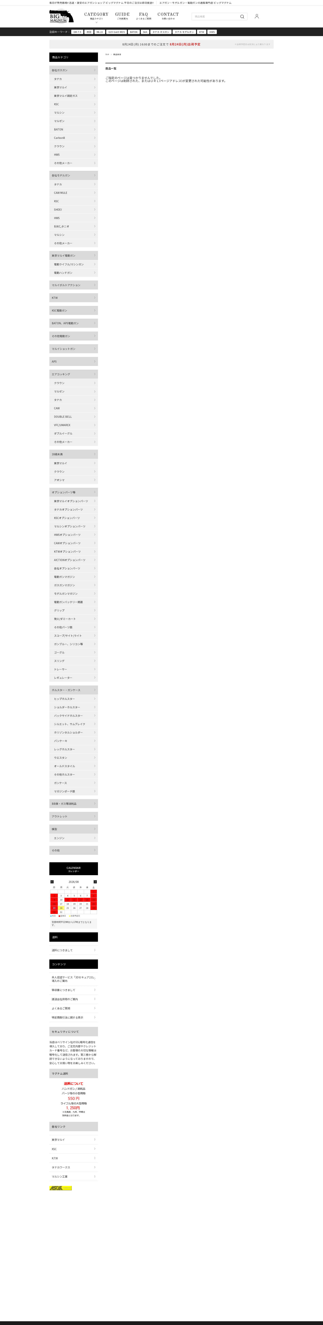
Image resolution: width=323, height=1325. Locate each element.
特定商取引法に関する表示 (67, 1017)
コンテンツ (59, 964)
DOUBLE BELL (63, 416)
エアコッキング (61, 374)
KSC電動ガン (59, 310)
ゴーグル (59, 652)
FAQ (143, 16)
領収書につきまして (63, 990)
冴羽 (89, 31)
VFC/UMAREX (62, 425)
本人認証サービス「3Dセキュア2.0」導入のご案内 (73, 978)
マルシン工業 (59, 1176)
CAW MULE (60, 193)
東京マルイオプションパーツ (71, 501)
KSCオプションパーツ (67, 518)
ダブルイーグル (63, 433)
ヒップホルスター (64, 699)
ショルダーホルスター (67, 707)
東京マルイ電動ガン (63, 255)
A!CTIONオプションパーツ (69, 560)
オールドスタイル (64, 766)
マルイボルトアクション (66, 285)
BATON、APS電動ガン (65, 323)
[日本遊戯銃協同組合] (60, 1189)
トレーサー (60, 669)
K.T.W (55, 1158)
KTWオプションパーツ (67, 551)
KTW (201, 31)
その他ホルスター (64, 774)
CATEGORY (96, 16)
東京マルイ (60, 87)
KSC (56, 104)
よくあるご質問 (61, 1008)
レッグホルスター (64, 749)
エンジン (59, 838)
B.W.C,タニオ (61, 226)
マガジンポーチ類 (64, 791)
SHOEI (58, 209)
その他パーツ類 (63, 627)
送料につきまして (62, 950)
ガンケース (60, 783)
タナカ (58, 79)
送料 (55, 937)
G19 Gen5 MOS (116, 31)
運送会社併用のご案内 (65, 999)
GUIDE (122, 16)
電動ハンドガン (63, 273)
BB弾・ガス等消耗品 (64, 803)
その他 (56, 850)
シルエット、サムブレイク (69, 724)
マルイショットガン (63, 349)
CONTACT (168, 16)
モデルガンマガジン (66, 593)
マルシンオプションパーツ (69, 526)
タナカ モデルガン (184, 31)
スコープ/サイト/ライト (68, 635)
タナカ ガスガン (161, 31)
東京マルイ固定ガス (66, 96)
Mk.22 (100, 31)
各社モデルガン (61, 175)
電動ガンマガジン (64, 577)
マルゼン (59, 121)
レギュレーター (63, 678)
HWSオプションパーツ (67, 535)
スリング (59, 661)
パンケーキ (60, 741)
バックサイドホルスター (68, 715)
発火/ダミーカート (65, 619)
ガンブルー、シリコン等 (68, 644)
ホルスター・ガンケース (66, 690)
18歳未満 (57, 454)
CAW (57, 408)
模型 (54, 829)
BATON (134, 31)
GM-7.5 (77, 31)
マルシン (59, 112)
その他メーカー (63, 163)
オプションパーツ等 (63, 492)
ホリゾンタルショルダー (68, 732)
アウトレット (59, 816)
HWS (212, 31)
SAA (145, 31)
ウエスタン (60, 757)
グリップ (59, 610)
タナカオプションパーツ (68, 509)
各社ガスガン (59, 70)
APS (54, 361)
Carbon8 (59, 138)
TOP (107, 54)
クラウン (59, 146)
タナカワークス (61, 1167)
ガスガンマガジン (64, 585)
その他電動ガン (61, 336)
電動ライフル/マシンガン (69, 264)
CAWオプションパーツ (67, 543)
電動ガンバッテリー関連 (68, 602)
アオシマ (59, 480)
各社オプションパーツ (67, 568)
